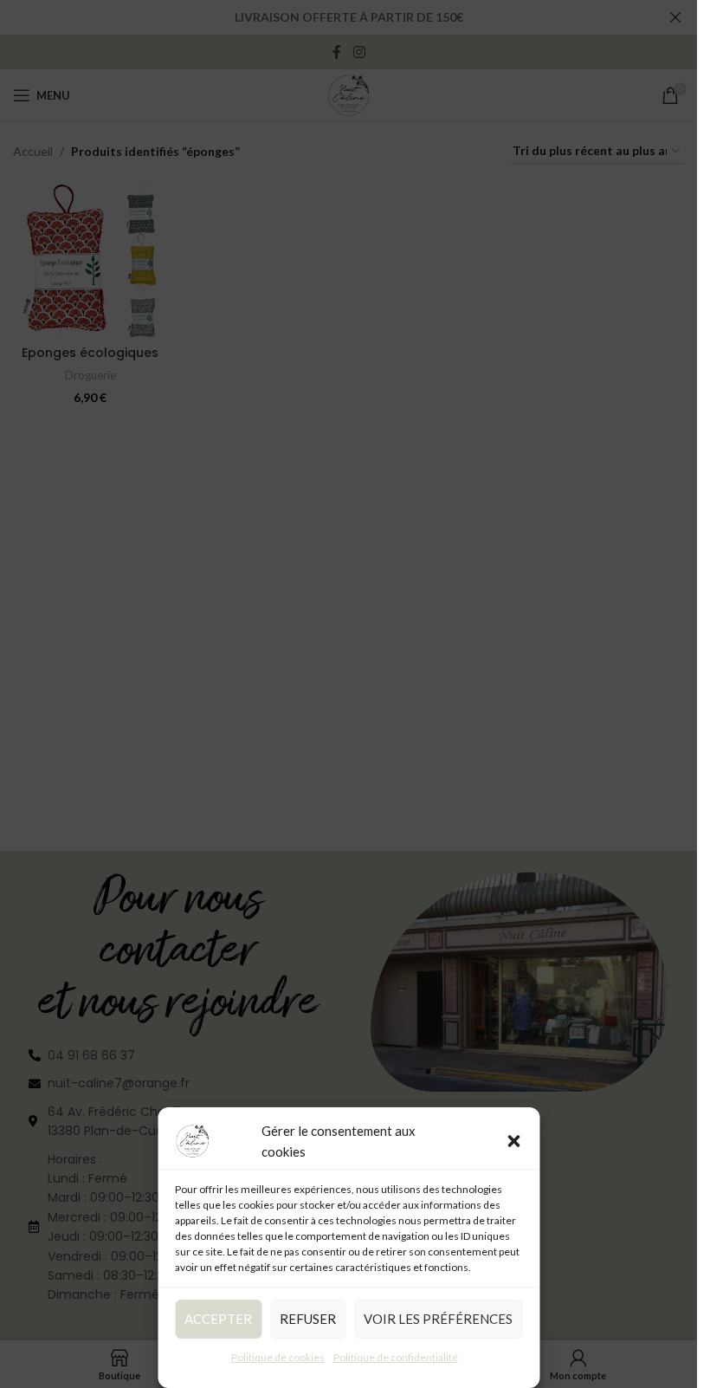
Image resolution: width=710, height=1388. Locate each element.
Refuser (308, 1318)
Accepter (218, 1318)
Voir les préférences (438, 1318)
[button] (513, 1141)
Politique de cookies (278, 1357)
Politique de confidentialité (395, 1357)
